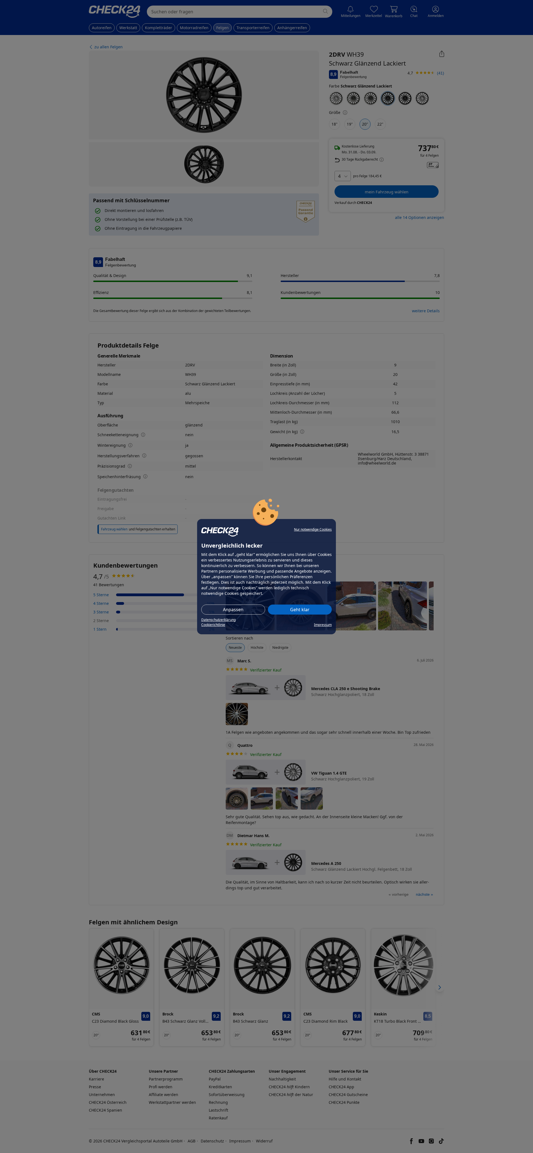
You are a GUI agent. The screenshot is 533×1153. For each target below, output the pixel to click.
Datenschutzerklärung (218, 619)
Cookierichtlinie (213, 624)
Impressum (323, 624)
